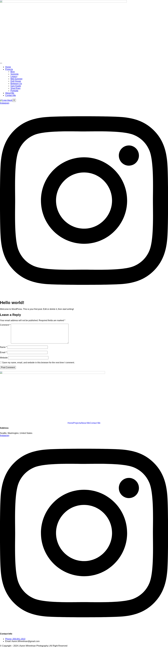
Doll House (15, 81)
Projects (9, 69)
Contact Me (10, 95)
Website (4, 358)
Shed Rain (15, 88)
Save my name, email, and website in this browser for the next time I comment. (38, 362)
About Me (9, 93)
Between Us (16, 83)
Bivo (12, 72)
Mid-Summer (16, 79)
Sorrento (14, 74)
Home (8, 67)
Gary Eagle (15, 86)
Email (3, 352)
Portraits (14, 91)
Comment (5, 325)
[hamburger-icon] (1, 63)
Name (3, 347)
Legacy (13, 76)
